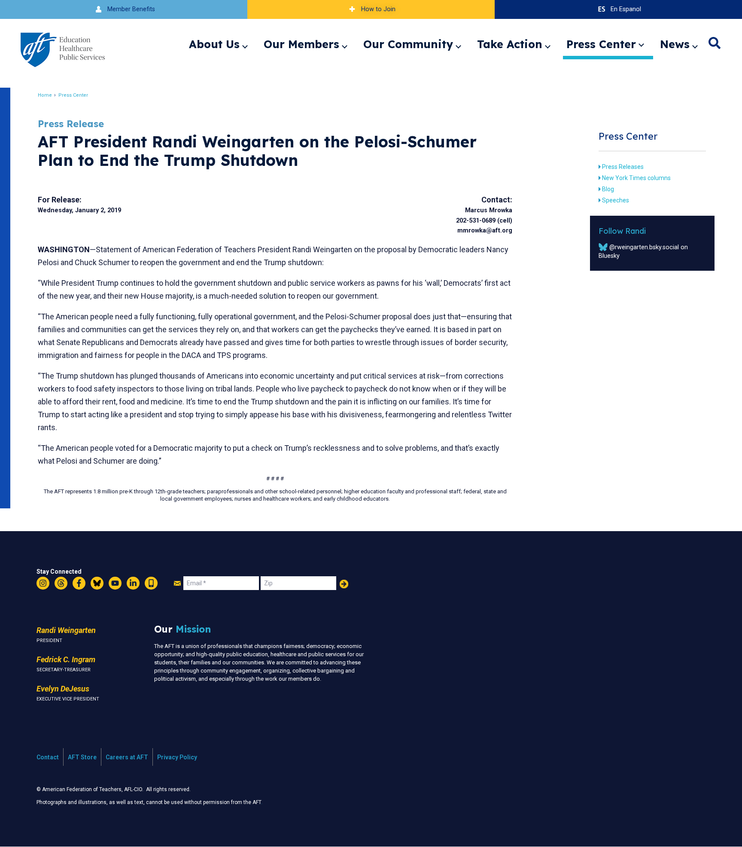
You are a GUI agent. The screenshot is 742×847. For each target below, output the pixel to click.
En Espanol (626, 9)
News (675, 44)
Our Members (301, 44)
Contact (47, 757)
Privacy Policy (177, 757)
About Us (214, 44)
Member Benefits (131, 9)
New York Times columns (636, 177)
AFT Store (82, 757)
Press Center (601, 44)
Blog (608, 189)
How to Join (378, 9)
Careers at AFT (127, 757)
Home (45, 95)
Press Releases (623, 166)
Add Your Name (344, 584)
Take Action (509, 44)
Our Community (408, 44)
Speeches (615, 200)
